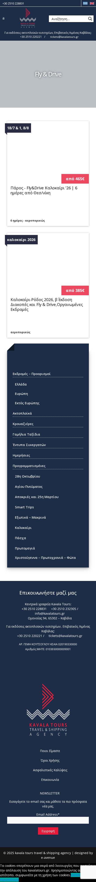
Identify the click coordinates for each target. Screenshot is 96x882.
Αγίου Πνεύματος (29, 486)
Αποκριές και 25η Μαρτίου (36, 496)
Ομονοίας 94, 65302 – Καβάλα (49, 618)
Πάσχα (20, 538)
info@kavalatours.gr (49, 613)
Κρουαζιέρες (23, 423)
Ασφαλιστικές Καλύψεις (50, 770)
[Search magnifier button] (90, 19)
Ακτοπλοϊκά (22, 413)
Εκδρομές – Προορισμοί (32, 373)
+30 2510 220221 (30, 37)
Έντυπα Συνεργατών (29, 444)
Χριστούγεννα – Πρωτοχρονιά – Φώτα (45, 557)
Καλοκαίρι (23, 527)
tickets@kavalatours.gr (64, 37)
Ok (73, 875)
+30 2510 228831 (13, 3)
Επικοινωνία (50, 779)
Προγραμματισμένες (29, 465)
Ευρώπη (21, 393)
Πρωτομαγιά (25, 548)
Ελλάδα (21, 384)
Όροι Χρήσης (50, 760)
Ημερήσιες (21, 455)
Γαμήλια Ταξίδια (26, 434)
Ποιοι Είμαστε (50, 751)
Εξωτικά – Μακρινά (30, 517)
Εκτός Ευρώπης (27, 403)
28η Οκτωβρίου (27, 476)
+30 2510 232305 (63, 609)
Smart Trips (24, 507)
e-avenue (48, 857)
